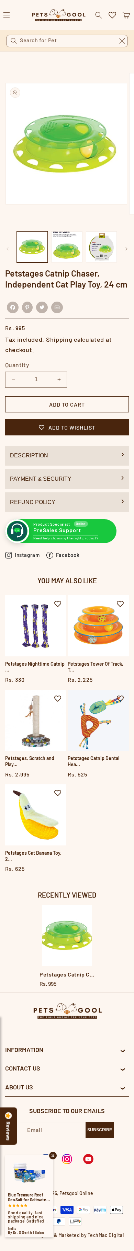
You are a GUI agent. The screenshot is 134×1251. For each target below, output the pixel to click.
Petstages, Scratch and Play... (29, 761)
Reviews (8, 1131)
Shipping (59, 339)
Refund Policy (32, 502)
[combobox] (67, 41)
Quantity (17, 365)
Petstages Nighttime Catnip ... (35, 667)
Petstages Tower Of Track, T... (95, 667)
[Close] (122, 40)
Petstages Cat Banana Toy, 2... (33, 856)
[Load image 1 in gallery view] (32, 246)
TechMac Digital (106, 1235)
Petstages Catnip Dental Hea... (93, 761)
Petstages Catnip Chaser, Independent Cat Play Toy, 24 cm (67, 974)
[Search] (13, 41)
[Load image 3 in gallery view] (101, 246)
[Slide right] (126, 248)
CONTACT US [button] (22, 1068)
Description (29, 455)
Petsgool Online (76, 1193)
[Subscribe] (100, 1130)
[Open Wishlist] (112, 15)
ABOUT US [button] (19, 1087)
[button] (126, 15)
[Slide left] (7, 248)
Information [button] (24, 1049)
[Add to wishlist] (58, 604)
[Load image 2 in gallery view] (66, 246)
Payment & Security (40, 479)
